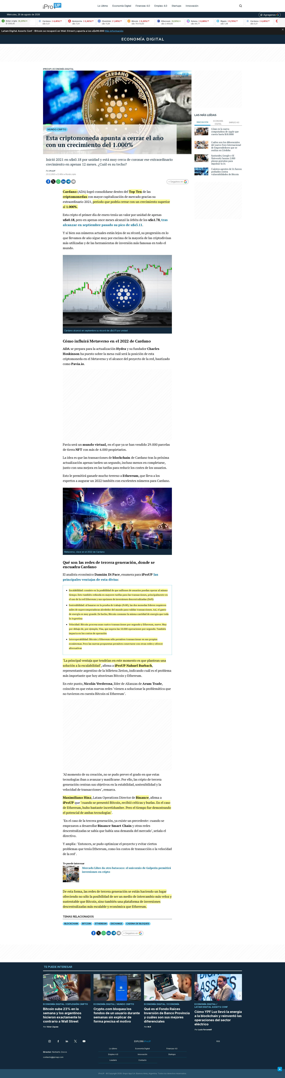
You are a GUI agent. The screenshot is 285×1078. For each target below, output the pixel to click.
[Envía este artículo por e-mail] (73, 181)
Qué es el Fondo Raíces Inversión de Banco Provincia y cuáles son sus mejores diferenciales (167, 1015)
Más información (114, 31)
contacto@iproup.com (53, 1057)
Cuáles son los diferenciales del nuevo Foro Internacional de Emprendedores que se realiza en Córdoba (226, 146)
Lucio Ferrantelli (205, 1029)
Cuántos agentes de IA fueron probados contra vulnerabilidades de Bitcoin (226, 171)
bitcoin (86, 923)
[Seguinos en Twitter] (75, 1041)
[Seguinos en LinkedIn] (66, 1041)
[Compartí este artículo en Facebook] (48, 181)
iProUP (52, 171)
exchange (116, 923)
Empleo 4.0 (160, 5)
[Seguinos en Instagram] (49, 1041)
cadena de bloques (137, 923)
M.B (149, 1027)
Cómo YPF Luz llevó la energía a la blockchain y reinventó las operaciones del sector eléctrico (218, 1018)
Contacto (142, 1060)
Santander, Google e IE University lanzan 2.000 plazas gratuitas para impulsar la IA (223, 159)
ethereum (101, 923)
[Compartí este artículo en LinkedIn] (63, 181)
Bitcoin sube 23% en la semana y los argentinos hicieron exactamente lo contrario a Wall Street (62, 1015)
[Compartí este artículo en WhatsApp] (58, 181)
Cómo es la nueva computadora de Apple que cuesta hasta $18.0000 (225, 131)
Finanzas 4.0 (143, 5)
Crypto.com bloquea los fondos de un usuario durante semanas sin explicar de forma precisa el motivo (117, 1015)
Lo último (103, 5)
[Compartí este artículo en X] (53, 181)
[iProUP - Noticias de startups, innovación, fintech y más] (51, 6)
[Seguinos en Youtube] (84, 1041)
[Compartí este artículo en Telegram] (68, 181)
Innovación (192, 5)
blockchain (71, 923)
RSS (218, 1041)
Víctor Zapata (52, 1027)
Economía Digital (121, 5)
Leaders (113, 1060)
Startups (176, 5)
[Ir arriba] (280, 1069)
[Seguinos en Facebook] (58, 1041)
